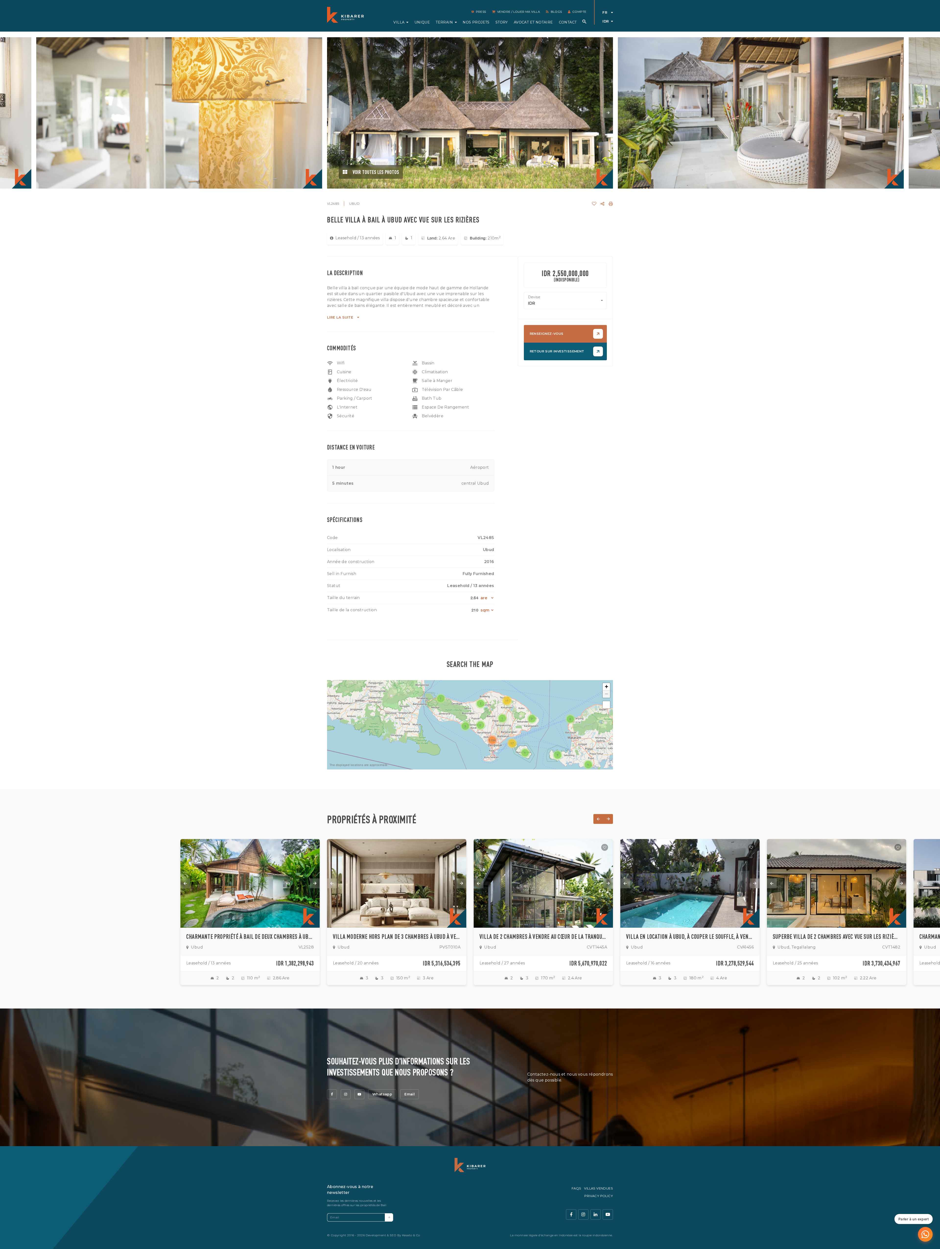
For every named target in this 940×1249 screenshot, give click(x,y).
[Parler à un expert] (925, 1234)
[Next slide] (608, 113)
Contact (568, 22)
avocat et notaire (533, 22)
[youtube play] (608, 1214)
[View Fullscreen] (606, 705)
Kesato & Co (411, 1235)
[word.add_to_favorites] (594, 203)
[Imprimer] (611, 204)
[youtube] (359, 1094)
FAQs (576, 1188)
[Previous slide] (332, 113)
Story (501, 22)
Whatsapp (382, 1094)
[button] (502, 718)
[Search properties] (584, 22)
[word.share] (602, 204)
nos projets (476, 22)
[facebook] (332, 1094)
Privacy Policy (598, 1196)
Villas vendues (598, 1188)
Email (409, 1094)
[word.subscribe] (389, 1217)
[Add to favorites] (311, 847)
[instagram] (346, 1094)
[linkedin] (595, 1214)
